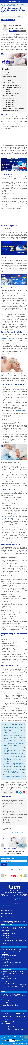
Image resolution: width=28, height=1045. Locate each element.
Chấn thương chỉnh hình (9, 828)
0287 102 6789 (19, 743)
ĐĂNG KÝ (4, 864)
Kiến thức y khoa (9, 4)
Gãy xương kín (6, 338)
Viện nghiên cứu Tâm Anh (20, 899)
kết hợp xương (20, 410)
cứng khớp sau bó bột (7, 518)
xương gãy (8, 44)
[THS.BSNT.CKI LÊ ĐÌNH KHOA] (5, 27)
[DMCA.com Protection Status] (18, 1040)
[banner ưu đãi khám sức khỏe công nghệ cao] (14, 248)
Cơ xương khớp (16, 4)
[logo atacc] (23, 876)
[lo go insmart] (5, 876)
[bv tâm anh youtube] (5, 1040)
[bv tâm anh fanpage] (2, 1040)
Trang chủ (3, 4)
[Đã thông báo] (24, 1040)
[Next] (25, 845)
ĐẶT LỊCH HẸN (13, 30)
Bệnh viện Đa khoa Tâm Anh (8, 19)
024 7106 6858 (20, 734)
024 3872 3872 (11, 734)
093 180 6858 (11, 743)
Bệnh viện (3, 693)
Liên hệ (2, 909)
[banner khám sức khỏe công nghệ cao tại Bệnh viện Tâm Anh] (14, 164)
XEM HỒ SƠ (21, 30)
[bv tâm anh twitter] (8, 1040)
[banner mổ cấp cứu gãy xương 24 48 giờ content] (14, 279)
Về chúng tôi (3, 899)
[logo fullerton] (14, 876)
